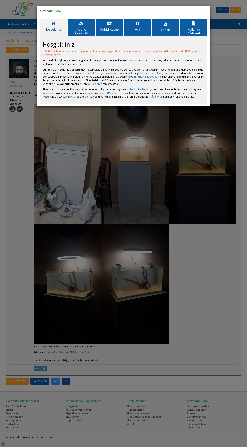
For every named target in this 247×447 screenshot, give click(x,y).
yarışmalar (107, 73)
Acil (74, 96)
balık (121, 73)
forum (77, 73)
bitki (130, 73)
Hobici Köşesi (118, 93)
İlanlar (159, 96)
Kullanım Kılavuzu (146, 76)
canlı (149, 73)
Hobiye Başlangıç (143, 89)
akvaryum (161, 73)
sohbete (191, 73)
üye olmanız (94, 84)
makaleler (92, 73)
